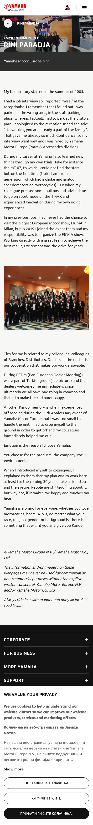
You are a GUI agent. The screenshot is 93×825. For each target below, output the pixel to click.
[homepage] (15, 7)
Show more (14, 768)
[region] (46, 755)
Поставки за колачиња (47, 783)
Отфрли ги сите (46, 798)
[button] (84, 7)
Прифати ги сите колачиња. (46, 813)
